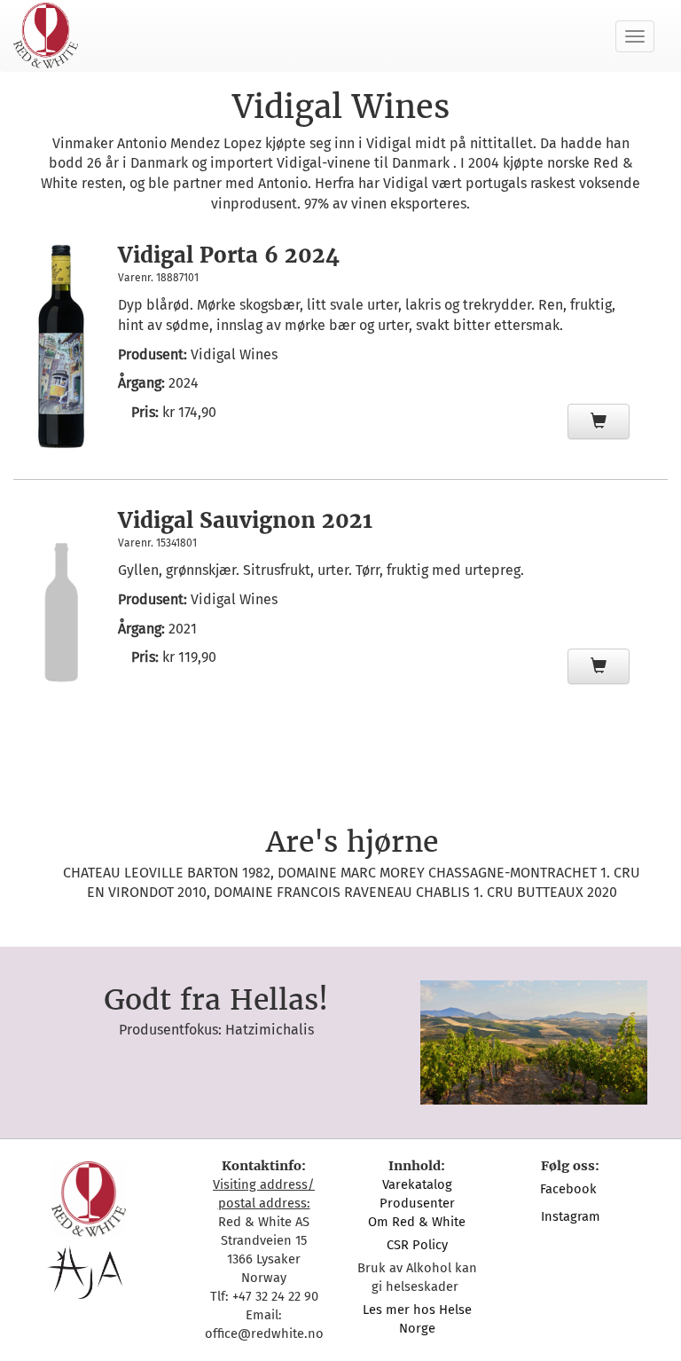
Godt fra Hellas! (216, 1000)
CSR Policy (417, 1245)
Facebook (570, 1189)
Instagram (570, 1216)
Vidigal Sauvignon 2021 (245, 520)
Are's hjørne (352, 842)
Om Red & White (417, 1222)
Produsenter (417, 1203)
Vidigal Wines (234, 354)
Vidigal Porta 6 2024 (229, 255)
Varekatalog (417, 1184)
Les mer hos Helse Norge (417, 1319)
